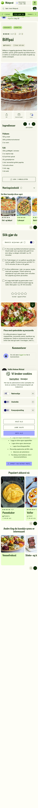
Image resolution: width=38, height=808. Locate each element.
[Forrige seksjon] (2, 14)
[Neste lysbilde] (35, 227)
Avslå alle (19, 421)
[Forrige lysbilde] (31, 227)
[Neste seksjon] (35, 14)
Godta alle (19, 433)
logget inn (22, 355)
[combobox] (16, 8)
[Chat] (34, 8)
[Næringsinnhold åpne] (19, 188)
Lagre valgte (19, 427)
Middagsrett (7, 27)
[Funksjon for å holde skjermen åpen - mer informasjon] (24, 242)
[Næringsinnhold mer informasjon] (21, 187)
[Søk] (3, 8)
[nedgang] (25, 124)
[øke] (33, 124)
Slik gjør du (19, 14)
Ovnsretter (17, 27)
